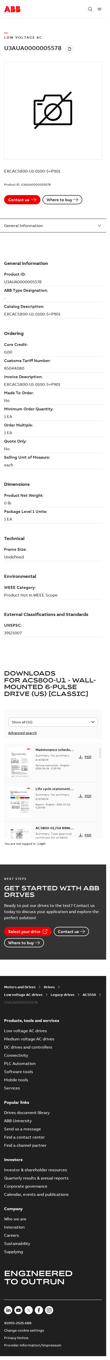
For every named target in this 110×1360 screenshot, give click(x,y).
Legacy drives (62, 994)
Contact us (18, 199)
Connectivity (16, 1055)
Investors (13, 1159)
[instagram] (49, 1310)
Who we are (15, 1218)
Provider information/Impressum (32, 1345)
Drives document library (27, 1112)
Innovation (14, 1227)
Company (13, 1208)
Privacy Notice (16, 1337)
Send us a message (22, 1128)
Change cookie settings (24, 1330)
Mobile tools (16, 1079)
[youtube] (18, 1310)
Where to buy (59, 199)
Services (12, 1088)
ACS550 (89, 994)
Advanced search (22, 733)
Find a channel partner (25, 1145)
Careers (11, 1235)
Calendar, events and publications (36, 1194)
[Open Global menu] (99, 9)
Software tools (18, 1071)
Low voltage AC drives (23, 994)
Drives (49, 987)
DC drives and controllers (28, 1047)
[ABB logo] (12, 9)
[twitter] (29, 1310)
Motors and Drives (20, 987)
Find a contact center (24, 1137)
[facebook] (39, 1310)
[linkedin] (8, 1310)
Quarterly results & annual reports (36, 1178)
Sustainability (17, 1243)
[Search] (90, 9)
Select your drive (24, 931)
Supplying (13, 1251)
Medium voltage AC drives (29, 1038)
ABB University (18, 1120)
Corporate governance (25, 1186)
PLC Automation (20, 1063)
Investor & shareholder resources (35, 1169)
